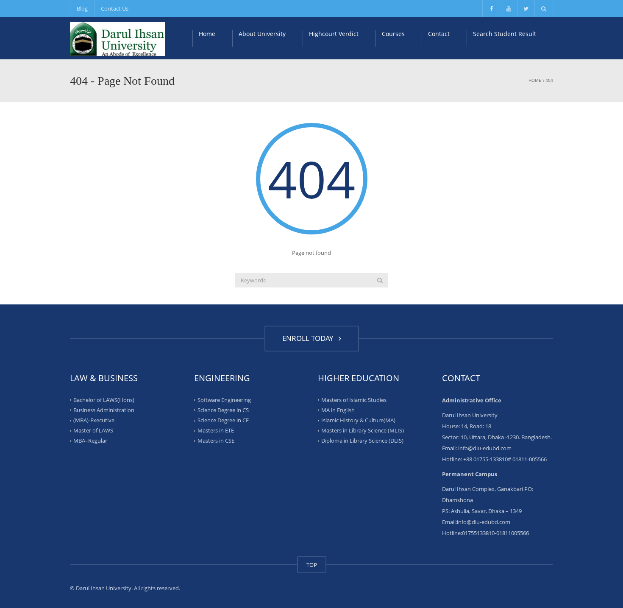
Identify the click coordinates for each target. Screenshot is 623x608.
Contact (439, 34)
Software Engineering (224, 399)
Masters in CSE (215, 440)
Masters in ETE (215, 430)
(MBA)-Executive (93, 420)
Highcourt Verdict (334, 34)
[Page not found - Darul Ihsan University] (117, 38)
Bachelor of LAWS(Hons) (103, 399)
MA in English (338, 410)
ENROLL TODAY (309, 338)
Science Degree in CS (223, 410)
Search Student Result (504, 34)
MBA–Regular (90, 440)
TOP (311, 565)
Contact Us (114, 8)
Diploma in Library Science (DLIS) (362, 440)
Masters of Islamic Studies (354, 399)
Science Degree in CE (223, 420)
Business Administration (103, 410)
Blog (82, 8)
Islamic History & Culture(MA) (358, 420)
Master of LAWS (93, 430)
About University (262, 34)
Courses (393, 34)
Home (207, 34)
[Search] (380, 280)
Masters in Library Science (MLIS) (362, 430)
